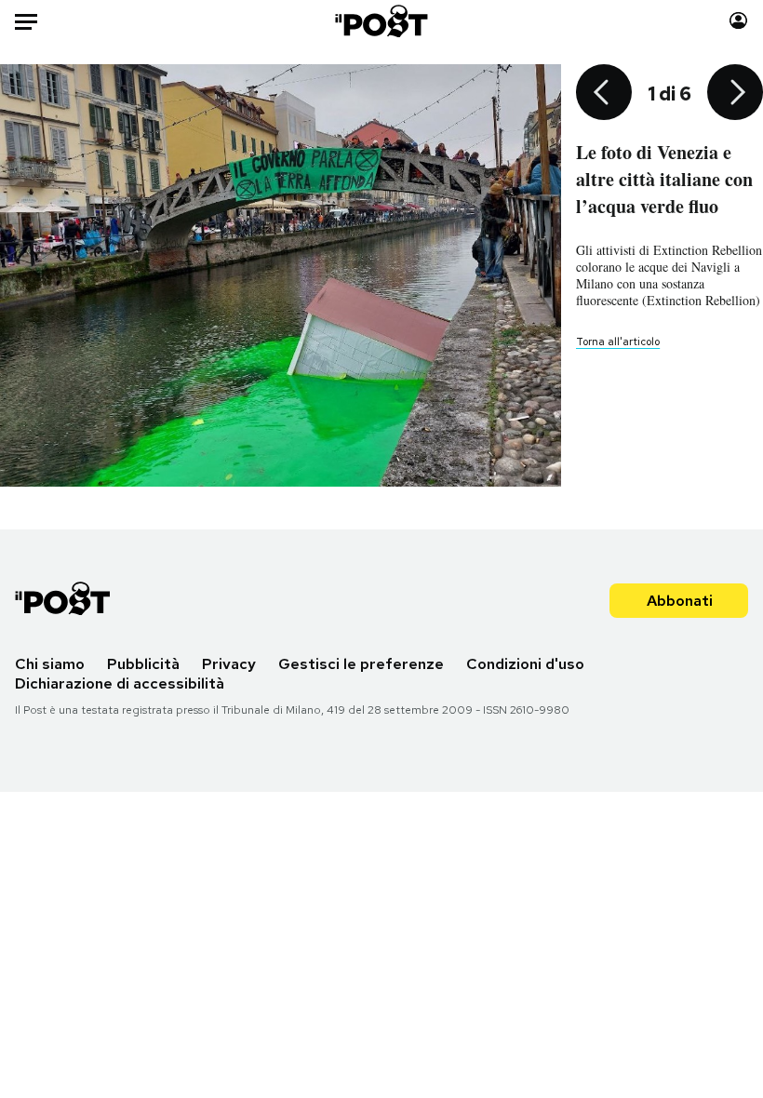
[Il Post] (382, 21)
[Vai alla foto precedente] (604, 94)
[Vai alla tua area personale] (738, 21)
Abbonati (680, 600)
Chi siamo (50, 664)
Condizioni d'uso (525, 664)
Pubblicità (143, 664)
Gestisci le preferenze (361, 664)
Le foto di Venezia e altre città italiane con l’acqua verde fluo (664, 179)
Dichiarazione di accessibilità (119, 683)
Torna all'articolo (618, 341)
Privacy (229, 664)
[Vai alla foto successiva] (735, 94)
